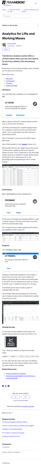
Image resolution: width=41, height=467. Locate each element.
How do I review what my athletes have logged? (18, 426)
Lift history (9, 79)
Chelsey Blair (11, 44)
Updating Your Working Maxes (12, 429)
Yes (15, 397)
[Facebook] (3, 386)
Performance (10, 81)
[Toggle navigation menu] (35, 3)
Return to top (6, 413)
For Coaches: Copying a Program (13, 433)
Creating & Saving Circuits (11, 436)
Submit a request (28, 406)
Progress (9, 83)
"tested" (24, 144)
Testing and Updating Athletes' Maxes (14, 422)
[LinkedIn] (8, 386)
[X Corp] (6, 386)
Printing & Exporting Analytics (16, 374)
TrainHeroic (5, 9)
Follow (6, 49)
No (25, 397)
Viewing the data (11, 85)
